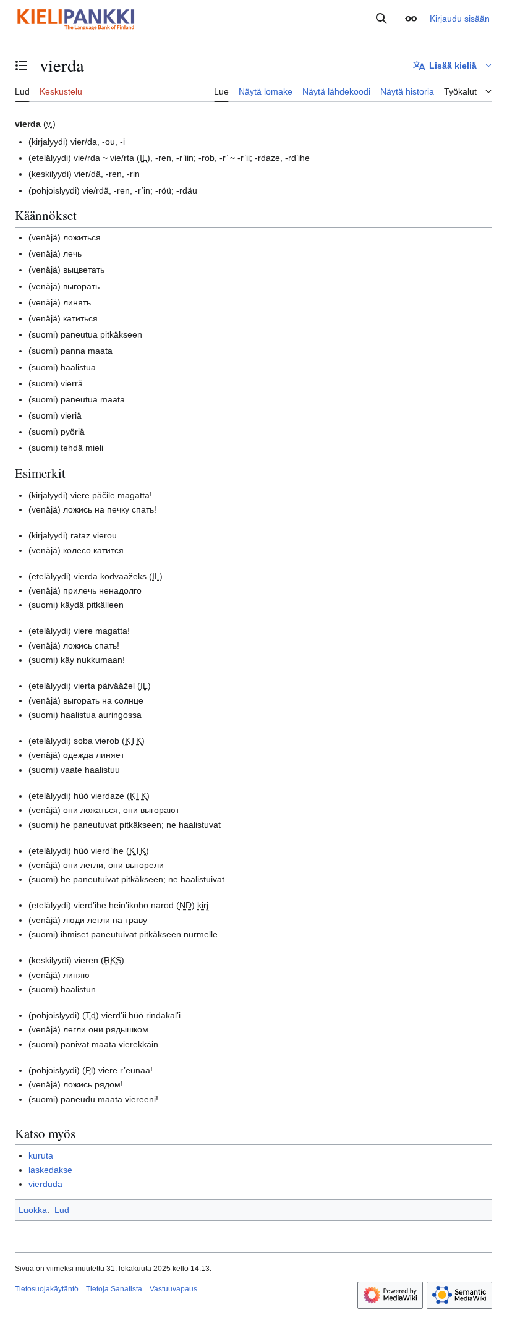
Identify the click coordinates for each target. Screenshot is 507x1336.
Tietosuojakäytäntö (47, 1289)
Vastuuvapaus (173, 1289)
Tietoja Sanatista (114, 1289)
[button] (411, 18)
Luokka (33, 1210)
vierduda (45, 1184)
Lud (61, 1210)
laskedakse (50, 1170)
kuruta (40, 1155)
